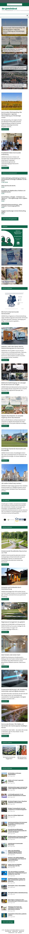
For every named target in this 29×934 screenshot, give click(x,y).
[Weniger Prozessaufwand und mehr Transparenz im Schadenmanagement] (4, 810)
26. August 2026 (12, 790)
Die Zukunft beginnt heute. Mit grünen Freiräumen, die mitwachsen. (17, 802)
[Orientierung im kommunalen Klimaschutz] (4, 845)
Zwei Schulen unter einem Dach (10, 655)
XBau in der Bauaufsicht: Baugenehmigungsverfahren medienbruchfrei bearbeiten (15, 852)
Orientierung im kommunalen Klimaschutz (15, 844)
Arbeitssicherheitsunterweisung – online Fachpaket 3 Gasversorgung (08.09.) (11, 205)
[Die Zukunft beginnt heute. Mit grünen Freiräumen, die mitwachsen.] (4, 803)
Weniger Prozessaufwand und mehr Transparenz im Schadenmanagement (17, 809)
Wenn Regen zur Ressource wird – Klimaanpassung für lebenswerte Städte (17, 900)
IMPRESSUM (21, 931)
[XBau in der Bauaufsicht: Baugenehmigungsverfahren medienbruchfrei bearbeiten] (4, 852)
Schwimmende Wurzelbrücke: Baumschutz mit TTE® (14, 552)
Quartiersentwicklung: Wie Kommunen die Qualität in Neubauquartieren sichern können (17, 824)
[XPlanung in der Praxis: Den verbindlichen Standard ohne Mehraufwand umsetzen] (4, 908)
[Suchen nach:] (14, 4)
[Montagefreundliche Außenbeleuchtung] (4, 894)
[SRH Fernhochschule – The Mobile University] (9, 750)
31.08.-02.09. (4, 182)
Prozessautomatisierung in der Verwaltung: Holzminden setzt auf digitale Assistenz (14, 67)
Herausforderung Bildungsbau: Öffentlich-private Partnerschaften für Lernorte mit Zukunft (17, 831)
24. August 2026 (12, 867)
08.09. (3, 207)
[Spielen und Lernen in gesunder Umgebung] (4, 782)
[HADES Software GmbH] (9, 520)
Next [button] (25, 520)
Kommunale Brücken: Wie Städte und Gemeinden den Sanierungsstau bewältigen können (14, 725)
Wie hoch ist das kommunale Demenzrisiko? (10, 312)
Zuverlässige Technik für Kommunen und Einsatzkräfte (13, 449)
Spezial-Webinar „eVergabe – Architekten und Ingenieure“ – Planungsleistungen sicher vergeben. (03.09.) (14, 198)
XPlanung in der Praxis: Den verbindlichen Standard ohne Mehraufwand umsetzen (15, 908)
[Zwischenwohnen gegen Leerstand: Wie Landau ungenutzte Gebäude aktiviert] (4, 789)
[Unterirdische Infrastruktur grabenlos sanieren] (4, 915)
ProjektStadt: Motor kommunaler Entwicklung (11, 153)
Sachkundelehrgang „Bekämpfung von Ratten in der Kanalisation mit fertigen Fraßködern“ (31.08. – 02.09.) (14, 179)
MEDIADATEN (15, 931)
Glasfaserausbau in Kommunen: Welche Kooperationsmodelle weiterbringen (17, 837)
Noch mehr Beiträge (8, 922)
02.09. (3, 187)
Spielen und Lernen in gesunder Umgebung (15, 781)
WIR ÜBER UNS (8, 931)
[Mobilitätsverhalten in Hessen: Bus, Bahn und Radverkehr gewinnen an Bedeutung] (4, 880)
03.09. (3, 201)
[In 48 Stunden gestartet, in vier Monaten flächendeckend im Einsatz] (4, 796)
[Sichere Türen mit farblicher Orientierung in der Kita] (4, 866)
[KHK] (21, 520)
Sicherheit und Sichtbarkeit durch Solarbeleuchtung (11, 588)
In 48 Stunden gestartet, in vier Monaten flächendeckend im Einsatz (17, 795)
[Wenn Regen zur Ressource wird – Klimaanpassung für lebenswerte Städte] (4, 901)
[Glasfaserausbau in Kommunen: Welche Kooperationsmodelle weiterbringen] (4, 838)
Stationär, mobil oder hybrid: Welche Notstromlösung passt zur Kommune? (12, 347)
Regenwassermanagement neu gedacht (13, 622)
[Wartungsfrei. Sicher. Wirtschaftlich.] (4, 887)
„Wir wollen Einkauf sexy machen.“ (11, 483)
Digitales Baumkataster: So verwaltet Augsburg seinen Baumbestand (12, 50)
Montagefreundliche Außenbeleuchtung (17, 892)
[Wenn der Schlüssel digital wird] (4, 817)
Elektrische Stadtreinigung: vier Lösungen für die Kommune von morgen (13, 383)
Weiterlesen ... (5, 323)
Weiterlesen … (5, 129)
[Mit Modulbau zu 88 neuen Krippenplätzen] (4, 775)
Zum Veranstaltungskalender (10, 218)
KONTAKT (20, 932)
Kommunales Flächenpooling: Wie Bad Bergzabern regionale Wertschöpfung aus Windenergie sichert (14, 30)
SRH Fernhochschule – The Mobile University (9, 757)
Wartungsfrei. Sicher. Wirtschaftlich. (17, 885)
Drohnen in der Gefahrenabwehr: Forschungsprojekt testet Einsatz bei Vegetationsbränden (17, 859)
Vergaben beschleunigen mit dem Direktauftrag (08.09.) (13, 211)
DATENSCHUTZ (11, 932)
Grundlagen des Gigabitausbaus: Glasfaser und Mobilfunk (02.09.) (13, 191)
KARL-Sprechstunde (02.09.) (8, 185)
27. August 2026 (12, 776)
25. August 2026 (12, 839)
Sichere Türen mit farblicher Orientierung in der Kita (15, 865)
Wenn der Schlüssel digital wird (15, 815)
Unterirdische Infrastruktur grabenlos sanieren (17, 914)
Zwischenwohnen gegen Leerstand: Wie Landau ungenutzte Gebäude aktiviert (13, 85)
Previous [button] (5, 520)
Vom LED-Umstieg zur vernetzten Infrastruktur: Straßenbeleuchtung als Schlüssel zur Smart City (17, 873)
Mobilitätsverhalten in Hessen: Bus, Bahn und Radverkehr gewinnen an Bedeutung (16, 880)
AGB (16, 932)
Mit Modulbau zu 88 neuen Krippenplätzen (14, 774)
